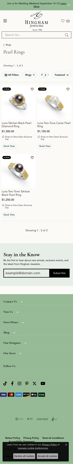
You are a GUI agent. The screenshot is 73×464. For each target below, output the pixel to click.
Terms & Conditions (53, 438)
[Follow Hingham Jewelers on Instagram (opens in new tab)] (19, 384)
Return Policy (12, 438)
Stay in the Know (21, 254)
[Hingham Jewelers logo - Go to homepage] (37, 21)
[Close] (69, 5)
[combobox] (32, 35)
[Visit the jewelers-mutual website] (42, 418)
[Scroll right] (45, 75)
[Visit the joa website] (55, 418)
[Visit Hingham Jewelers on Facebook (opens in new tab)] (12, 384)
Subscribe (59, 273)
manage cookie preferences (33, 448)
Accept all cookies (47, 456)
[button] (63, 20)
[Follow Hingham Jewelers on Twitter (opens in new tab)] (34, 384)
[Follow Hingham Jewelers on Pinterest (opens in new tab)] (26, 384)
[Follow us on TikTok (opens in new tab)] (5, 384)
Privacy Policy (31, 438)
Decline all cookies (24, 456)
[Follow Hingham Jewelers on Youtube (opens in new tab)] (43, 384)
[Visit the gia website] (19, 418)
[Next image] (33, 103)
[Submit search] (67, 35)
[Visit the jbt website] (30, 418)
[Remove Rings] (33, 75)
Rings (8, 45)
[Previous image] (4, 103)
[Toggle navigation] (5, 21)
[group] (19, 103)
